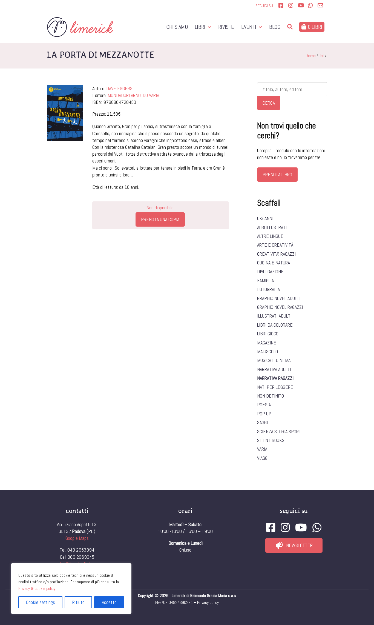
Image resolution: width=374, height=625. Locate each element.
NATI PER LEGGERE (275, 387)
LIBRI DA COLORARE (275, 325)
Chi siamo (177, 26)
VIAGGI (263, 458)
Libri (200, 26)
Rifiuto (78, 602)
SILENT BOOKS (270, 440)
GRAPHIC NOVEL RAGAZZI (280, 307)
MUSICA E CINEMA (273, 360)
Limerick (179, 595)
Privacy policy (208, 602)
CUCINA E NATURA (273, 262)
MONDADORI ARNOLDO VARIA (133, 95)
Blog (274, 26)
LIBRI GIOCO (267, 333)
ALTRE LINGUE (270, 236)
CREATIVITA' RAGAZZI (276, 254)
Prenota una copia (160, 219)
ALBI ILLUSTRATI (272, 227)
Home (311, 55)
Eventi (249, 26)
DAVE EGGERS (119, 88)
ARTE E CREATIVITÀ (275, 245)
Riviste (226, 26)
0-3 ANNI (265, 218)
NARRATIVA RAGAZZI (275, 378)
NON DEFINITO (270, 396)
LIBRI (321, 55)
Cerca (269, 103)
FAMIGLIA (265, 280)
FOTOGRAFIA (268, 289)
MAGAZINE (266, 342)
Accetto (109, 602)
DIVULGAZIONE (270, 271)
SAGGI (262, 422)
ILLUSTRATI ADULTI (274, 316)
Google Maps (77, 538)
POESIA (264, 404)
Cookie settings (40, 602)
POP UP (264, 413)
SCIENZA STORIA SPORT (279, 431)
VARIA (262, 449)
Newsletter (299, 545)
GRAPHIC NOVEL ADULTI (278, 298)
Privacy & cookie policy (36, 588)
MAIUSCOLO (267, 351)
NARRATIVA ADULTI (274, 369)
